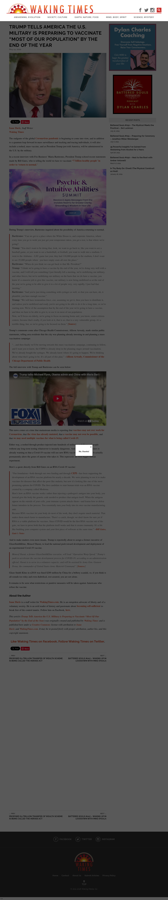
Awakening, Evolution (27, 17)
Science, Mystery (144, 17)
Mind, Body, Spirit (116, 17)
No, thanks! (84, 451)
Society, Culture (57, 17)
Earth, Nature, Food (87, 17)
